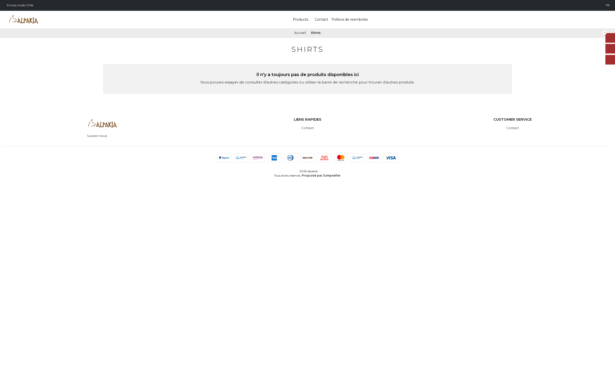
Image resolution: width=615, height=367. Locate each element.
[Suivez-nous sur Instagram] (110, 136)
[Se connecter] (610, 60)
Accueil (300, 33)
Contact (307, 128)
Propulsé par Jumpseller (321, 175)
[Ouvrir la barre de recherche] (610, 48)
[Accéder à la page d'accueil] (23, 19)
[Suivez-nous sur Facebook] (116, 136)
